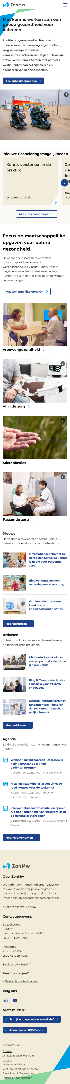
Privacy (7, 1060)
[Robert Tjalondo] (62, 420)
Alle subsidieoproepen (21, 81)
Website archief (12, 1064)
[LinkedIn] (6, 1000)
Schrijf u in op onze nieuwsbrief (31, 1019)
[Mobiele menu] (65, 5)
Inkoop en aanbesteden (17, 1077)
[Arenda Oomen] (66, 94)
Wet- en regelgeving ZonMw (20, 1069)
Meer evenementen (19, 837)
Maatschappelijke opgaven (24, 291)
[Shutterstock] (62, 363)
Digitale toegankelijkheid (18, 1055)
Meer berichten (16, 623)
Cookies (7, 1051)
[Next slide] (64, 183)
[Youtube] (15, 1000)
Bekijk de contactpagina (21, 981)
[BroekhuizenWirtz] (62, 307)
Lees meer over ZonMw (20, 906)
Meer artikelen (15, 725)
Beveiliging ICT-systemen (18, 1073)
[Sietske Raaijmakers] (62, 476)
